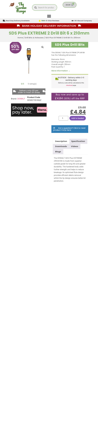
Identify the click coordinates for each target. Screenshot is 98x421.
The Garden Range (21, 7)
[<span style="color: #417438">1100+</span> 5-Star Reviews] (40, 21)
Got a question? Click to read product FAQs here (69, 129)
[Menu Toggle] (49, 16)
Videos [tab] (74, 146)
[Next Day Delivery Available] (4, 21)
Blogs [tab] (58, 151)
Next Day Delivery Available (18, 21)
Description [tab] (61, 141)
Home (20, 37)
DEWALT (21, 98)
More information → (60, 70)
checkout (69, 85)
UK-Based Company (83, 21)
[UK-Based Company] (73, 21)
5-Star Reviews (50, 21)
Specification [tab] (78, 141)
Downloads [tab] (61, 146)
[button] (42, 47)
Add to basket (77, 118)
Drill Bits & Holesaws (34, 37)
